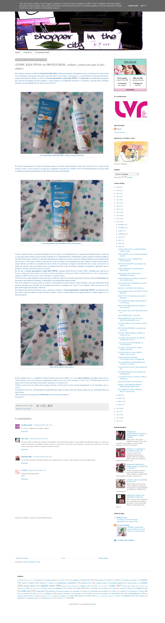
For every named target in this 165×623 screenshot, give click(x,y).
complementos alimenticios (67, 583)
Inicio (63, 558)
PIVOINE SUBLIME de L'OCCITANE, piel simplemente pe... (131, 373)
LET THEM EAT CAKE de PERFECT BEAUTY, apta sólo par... (130, 390)
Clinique (42, 583)
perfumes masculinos (63, 593)
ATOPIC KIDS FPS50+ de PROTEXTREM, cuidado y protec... (132, 250)
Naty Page (24, 438)
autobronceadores (51, 580)
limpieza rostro (142, 588)
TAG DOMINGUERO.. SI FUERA (129, 315)
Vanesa (119, 129)
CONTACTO (27, 52)
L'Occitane (104, 588)
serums (71, 595)
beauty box (86, 580)
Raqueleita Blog (26, 456)
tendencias (127, 595)
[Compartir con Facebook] (49, 405)
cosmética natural (116, 583)
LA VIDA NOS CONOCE (125, 540)
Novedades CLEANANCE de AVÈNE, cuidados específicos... (130, 348)
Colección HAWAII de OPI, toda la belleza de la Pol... (132, 368)
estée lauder (103, 586)
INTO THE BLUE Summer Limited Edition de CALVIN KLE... (132, 302)
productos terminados (102, 593)
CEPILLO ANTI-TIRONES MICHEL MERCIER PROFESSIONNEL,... (130, 385)
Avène (62, 580)
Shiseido (81, 596)
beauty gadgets (99, 580)
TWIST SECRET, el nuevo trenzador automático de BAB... (132, 255)
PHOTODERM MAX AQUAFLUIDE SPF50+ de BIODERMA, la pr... (130, 319)
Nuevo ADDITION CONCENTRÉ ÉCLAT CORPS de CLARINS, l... (131, 363)
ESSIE (95, 586)
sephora (63, 596)
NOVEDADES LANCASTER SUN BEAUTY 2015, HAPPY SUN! (132, 279)
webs (54, 598)
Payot (41, 593)
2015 (118, 222)
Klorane (95, 588)
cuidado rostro (47, 585)
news (142, 591)
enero (120, 404)
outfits (34, 593)
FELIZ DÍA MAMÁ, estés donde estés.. (130, 381)
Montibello (104, 591)
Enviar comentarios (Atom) (32, 562)
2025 (118, 190)
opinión (26, 593)
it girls (78, 588)
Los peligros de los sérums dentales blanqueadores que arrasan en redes (127, 520)
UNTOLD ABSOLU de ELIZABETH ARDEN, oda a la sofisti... (130, 353)
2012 (118, 415)
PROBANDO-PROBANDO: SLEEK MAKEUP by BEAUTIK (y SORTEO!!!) (137, 466)
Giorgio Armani (47, 588)
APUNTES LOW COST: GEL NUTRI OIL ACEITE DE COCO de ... (131, 339)
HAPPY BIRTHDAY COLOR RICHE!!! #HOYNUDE (131, 269)
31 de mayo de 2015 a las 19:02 (38, 438)
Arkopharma (38, 580)
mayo (120, 246)
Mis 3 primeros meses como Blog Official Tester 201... (132, 311)
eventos (133, 586)
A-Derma (20, 580)
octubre (120, 231)
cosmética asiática (101, 583)
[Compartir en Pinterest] (51, 405)
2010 (118, 421)
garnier (28, 588)
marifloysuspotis (26, 425)
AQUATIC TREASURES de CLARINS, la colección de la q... (131, 334)
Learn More (133, 6)
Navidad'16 (122, 591)
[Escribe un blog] (44, 405)
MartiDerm (51, 591)
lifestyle (130, 588)
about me (29, 580)
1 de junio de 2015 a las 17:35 (37, 470)
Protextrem (63, 73)
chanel (24, 583)
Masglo (85, 591)
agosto (120, 237)
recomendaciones (134, 593)
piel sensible (88, 593)
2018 (118, 212)
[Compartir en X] (46, 405)
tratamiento (20, 598)
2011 (118, 418)
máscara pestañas (64, 591)
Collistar (50, 583)
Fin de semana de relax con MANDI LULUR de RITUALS (133, 292)
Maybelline (94, 591)
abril (119, 395)
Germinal (36, 588)
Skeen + (98, 596)
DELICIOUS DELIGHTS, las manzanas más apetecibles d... (132, 264)
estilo (112, 585)
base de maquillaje (73, 580)
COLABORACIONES (42, 52)
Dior (63, 586)
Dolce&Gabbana (72, 586)
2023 (118, 196)
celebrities (144, 580)
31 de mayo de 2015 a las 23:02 (42, 456)
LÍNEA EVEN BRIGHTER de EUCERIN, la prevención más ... (132, 306)
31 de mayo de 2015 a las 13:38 (42, 425)
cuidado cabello (29, 586)
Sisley (89, 595)
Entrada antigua (103, 558)
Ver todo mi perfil (119, 132)
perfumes (48, 593)
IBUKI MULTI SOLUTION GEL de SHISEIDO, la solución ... (129, 274)
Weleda (62, 598)
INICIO (17, 52)
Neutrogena (133, 591)
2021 (118, 203)
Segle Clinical (47, 596)
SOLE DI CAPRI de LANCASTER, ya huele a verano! (132, 324)
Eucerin (124, 586)
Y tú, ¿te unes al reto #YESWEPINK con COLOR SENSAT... (130, 343)
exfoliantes (142, 586)
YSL (68, 598)
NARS (114, 591)
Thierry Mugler (140, 596)
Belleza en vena (122, 517)
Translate (129, 177)
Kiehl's (87, 588)
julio (119, 240)
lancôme (122, 588)
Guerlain (69, 588)
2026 (118, 187)
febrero (120, 401)
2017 (118, 215)
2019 (118, 209)
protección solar (26, 409)
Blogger (93, 604)
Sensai (55, 596)
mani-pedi (40, 591)
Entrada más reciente (22, 558)
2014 (118, 408)
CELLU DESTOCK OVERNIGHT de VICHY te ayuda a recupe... (132, 284)
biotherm (117, 580)
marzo (120, 398)
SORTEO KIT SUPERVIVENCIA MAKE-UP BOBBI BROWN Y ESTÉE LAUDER (137, 434)
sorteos (118, 596)
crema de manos (132, 583)
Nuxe (19, 593)
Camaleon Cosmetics (130, 580)
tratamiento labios (32, 598)
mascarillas (76, 591)
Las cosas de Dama (123, 525)
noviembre (121, 227)
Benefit (109, 580)
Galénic (19, 588)
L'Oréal (114, 588)
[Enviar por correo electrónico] (41, 405)
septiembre (121, 234)
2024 (118, 193)
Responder (24, 431)
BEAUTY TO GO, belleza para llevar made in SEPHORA (132, 297)
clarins (31, 583)
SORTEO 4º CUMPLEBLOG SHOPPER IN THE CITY (136, 450)
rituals (38, 596)
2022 (118, 200)
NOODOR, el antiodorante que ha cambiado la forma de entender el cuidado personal (136, 529)
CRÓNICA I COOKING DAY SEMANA (131, 288)
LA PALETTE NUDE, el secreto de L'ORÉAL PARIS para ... (132, 377)
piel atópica (77, 593)
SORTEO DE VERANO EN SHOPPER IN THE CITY (136, 496)
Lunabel (24, 470)
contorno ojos (86, 583)
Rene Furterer (28, 596)
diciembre (121, 224)
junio (120, 243)
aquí (69, 73)
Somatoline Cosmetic (107, 596)
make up (25, 590)
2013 (118, 411)
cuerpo (144, 582)
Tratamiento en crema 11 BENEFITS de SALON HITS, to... (130, 260)
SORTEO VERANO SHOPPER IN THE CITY (137, 481)
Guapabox (59, 588)
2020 (118, 206)
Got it (143, 6)
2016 (118, 218)
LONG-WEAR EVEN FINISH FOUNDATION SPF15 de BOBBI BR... (131, 358)
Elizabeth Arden (85, 586)
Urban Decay (46, 598)
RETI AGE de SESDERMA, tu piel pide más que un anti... (132, 329)
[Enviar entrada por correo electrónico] (37, 405)
